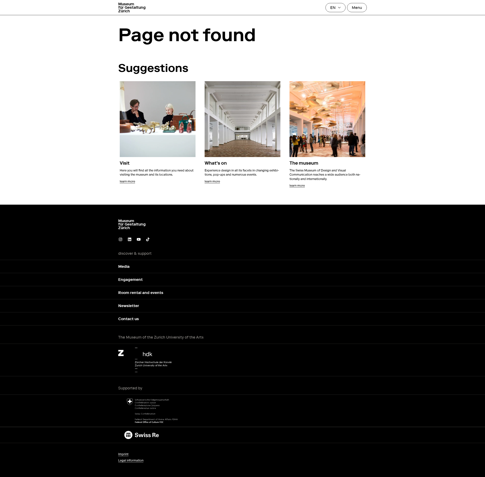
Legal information (130, 460)
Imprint (123, 454)
